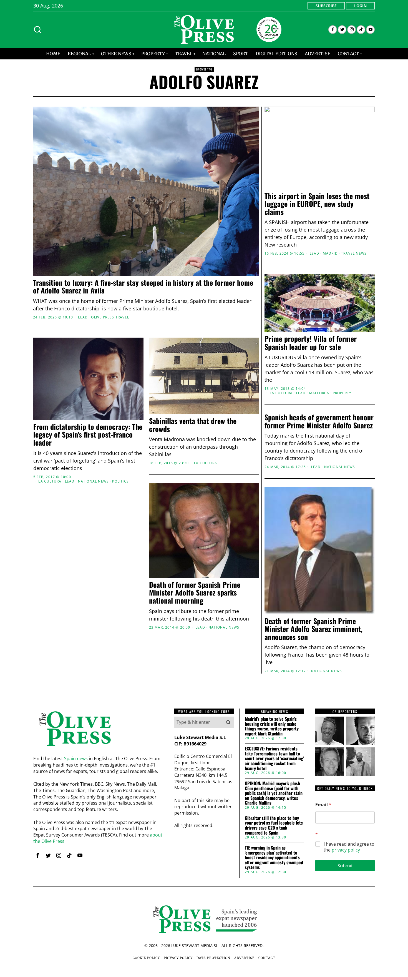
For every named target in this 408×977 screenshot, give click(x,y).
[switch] (173, 515)
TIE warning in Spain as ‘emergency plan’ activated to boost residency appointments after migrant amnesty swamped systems (274, 857)
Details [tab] (204, 445)
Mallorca (319, 393)
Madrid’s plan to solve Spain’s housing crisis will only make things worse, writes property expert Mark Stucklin (272, 726)
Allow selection (204, 542)
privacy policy (346, 850)
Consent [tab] (120, 445)
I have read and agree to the (349, 847)
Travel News (354, 253)
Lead (83, 317)
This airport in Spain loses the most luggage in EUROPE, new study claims (317, 204)
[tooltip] (332, 29)
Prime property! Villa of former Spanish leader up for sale (311, 343)
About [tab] (287, 445)
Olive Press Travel (110, 317)
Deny (124, 542)
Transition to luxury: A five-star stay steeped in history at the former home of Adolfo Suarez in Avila (143, 287)
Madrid (330, 253)
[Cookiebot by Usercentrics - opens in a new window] (298, 427)
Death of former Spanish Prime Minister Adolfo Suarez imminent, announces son (313, 629)
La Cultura (281, 393)
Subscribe (326, 5)
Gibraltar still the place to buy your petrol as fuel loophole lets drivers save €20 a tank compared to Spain (274, 825)
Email (323, 804)
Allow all (284, 542)
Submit (345, 865)
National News (339, 467)
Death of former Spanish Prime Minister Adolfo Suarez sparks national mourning (194, 593)
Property (342, 393)
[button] (228, 722)
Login (360, 5)
